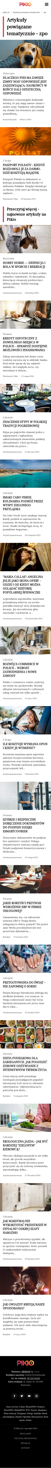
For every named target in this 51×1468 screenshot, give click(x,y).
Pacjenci (40, 1407)
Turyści (34, 1410)
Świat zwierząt (10, 1413)
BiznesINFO (31, 1407)
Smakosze (42, 1410)
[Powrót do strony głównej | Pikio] (25, 4)
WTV (28, 1410)
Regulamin (25, 1434)
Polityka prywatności (25, 1438)
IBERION (26, 1371)
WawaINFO (9, 1410)
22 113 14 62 (33, 1378)
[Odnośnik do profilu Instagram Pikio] (37, 1396)
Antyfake (37, 1413)
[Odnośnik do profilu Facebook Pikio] (14, 1396)
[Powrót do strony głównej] (25, 1363)
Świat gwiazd (37, 1417)
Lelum (22, 1407)
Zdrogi (30, 1413)
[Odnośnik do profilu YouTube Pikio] (29, 1396)
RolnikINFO (20, 1410)
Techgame (21, 1413)
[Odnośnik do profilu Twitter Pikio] (22, 1396)
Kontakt (25, 1448)
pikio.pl (6, 12)
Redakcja (25, 1443)
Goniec (29, 1420)
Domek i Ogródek (22, 1417)
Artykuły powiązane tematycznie (26, 12)
